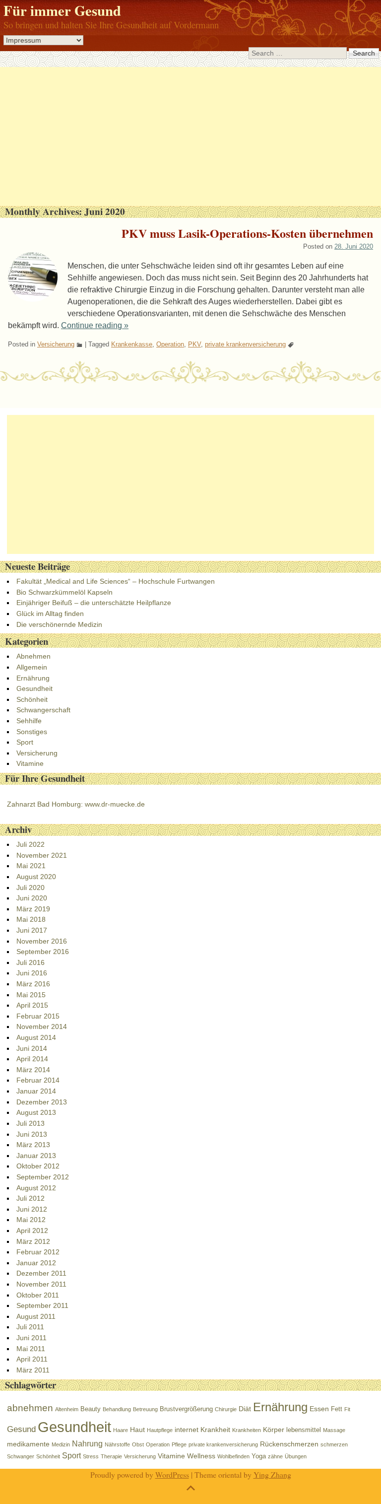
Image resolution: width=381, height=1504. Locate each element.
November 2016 (41, 941)
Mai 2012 (31, 1220)
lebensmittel (303, 1430)
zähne (275, 1456)
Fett (336, 1409)
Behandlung (117, 1409)
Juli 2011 (30, 1327)
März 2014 (33, 1070)
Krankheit (215, 1430)
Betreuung (145, 1409)
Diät (245, 1409)
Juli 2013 (30, 1123)
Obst (138, 1444)
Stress (91, 1456)
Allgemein (31, 667)
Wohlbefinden (233, 1456)
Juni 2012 (31, 1209)
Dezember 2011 (41, 1273)
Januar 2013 (36, 1156)
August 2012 (36, 1188)
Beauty (90, 1409)
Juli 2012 (30, 1198)
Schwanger (20, 1456)
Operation (170, 344)
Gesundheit (34, 688)
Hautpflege (160, 1430)
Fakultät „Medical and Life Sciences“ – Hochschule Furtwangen (115, 581)
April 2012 (32, 1230)
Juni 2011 (31, 1338)
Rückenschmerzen (289, 1444)
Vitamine (30, 763)
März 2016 (33, 984)
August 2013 (36, 1112)
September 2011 (42, 1305)
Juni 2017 (31, 930)
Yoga (259, 1456)
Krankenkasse (131, 344)
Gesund (21, 1429)
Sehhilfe (29, 721)
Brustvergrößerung (186, 1409)
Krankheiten (246, 1430)
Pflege (179, 1444)
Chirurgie (226, 1409)
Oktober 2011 (37, 1295)
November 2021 (41, 855)
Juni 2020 (31, 898)
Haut (137, 1430)
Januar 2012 (36, 1263)
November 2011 (41, 1284)
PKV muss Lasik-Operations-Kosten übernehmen (247, 233)
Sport (24, 742)
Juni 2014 (31, 1048)
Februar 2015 (38, 1016)
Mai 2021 (31, 866)
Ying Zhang (272, 1474)
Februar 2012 (38, 1252)
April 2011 (32, 1359)
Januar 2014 (36, 1091)
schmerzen (334, 1444)
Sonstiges (31, 732)
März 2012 (33, 1241)
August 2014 (36, 1037)
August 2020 (36, 877)
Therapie (111, 1456)
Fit (347, 1409)
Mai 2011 (30, 1349)
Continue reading (94, 325)
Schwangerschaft (43, 710)
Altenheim (66, 1409)
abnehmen (30, 1408)
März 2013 (33, 1145)
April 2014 (32, 1059)
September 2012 (42, 1177)
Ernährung (33, 678)
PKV (194, 344)
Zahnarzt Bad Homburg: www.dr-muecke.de (76, 804)
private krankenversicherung (245, 344)
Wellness (201, 1456)
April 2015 (32, 1005)
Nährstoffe (117, 1444)
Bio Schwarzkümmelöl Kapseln (64, 592)
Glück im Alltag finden (50, 613)
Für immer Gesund (62, 10)
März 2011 (33, 1370)
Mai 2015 (31, 995)
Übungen (296, 1456)
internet (186, 1430)
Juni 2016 (31, 973)
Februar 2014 (38, 1080)
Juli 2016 (30, 962)
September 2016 (42, 952)
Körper (273, 1430)
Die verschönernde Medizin (59, 624)
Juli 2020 (30, 887)
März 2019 (33, 909)
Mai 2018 (31, 919)
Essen (319, 1409)
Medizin (61, 1444)
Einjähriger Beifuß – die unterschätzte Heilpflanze (93, 603)
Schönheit (32, 699)
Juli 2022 (30, 844)
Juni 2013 (31, 1134)
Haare (120, 1430)
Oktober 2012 (38, 1166)
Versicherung (55, 344)
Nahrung (87, 1443)
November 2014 (41, 1026)
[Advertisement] (190, 136)
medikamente (28, 1444)
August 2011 (36, 1316)
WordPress (172, 1474)
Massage (334, 1430)
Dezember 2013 (41, 1102)
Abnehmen (33, 656)
